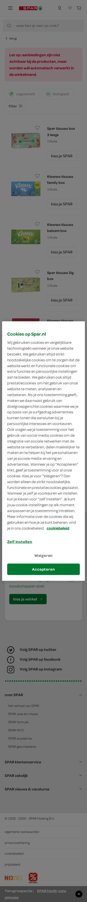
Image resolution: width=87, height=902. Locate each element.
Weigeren (43, 555)
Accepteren (43, 569)
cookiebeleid (58, 527)
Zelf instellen (19, 541)
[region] (43, 451)
